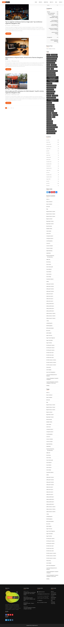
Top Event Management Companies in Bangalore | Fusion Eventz (52, 382)
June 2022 (47, 183)
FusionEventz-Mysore (49, 279)
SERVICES (40, 2)
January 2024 (48, 159)
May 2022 (47, 185)
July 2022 (47, 181)
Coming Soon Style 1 (49, 429)
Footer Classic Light (49, 266)
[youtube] (12, 615)
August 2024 (48, 148)
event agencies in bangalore (51, 91)
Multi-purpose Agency (50, 328)
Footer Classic (48, 264)
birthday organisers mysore (50, 62)
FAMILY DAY (48, 259)
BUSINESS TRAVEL (49, 228)
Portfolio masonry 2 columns (51, 553)
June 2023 (47, 172)
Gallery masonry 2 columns (50, 313)
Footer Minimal (48, 269)
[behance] (56, 192)
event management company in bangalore (52, 100)
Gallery (47, 281)
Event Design (49, 95)
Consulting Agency (49, 240)
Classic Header (48, 231)
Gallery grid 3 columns (50, 286)
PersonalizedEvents (49, 121)
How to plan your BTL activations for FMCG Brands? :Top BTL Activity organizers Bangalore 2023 (24, 91)
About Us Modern (49, 204)
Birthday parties (51, 14)
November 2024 (48, 146)
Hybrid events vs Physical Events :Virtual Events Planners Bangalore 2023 (24, 58)
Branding (48, 64)
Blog (47, 402)
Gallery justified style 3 (50, 308)
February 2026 (48, 144)
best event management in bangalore (52, 56)
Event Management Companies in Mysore (54, 25)
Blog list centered (49, 218)
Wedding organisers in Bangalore (51, 131)
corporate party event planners (51, 87)
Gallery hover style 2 (49, 296)
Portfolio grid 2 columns (50, 345)
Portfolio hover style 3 (50, 357)
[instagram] (10, 620)
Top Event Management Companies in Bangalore (52, 379)
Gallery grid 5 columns (50, 291)
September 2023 (48, 168)
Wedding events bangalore (50, 129)
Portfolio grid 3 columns (50, 347)
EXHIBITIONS (48, 253)
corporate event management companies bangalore (52, 78)
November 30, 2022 (16, 25)
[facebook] (49, 192)
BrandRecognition (53, 64)
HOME (36, 2)
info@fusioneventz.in (41, 591)
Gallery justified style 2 (50, 499)
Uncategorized (49, 37)
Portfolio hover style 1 (50, 352)
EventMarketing (49, 102)
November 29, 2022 (16, 61)
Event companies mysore (50, 93)
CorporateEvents (49, 83)
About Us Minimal (49, 201)
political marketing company (55, 33)
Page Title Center (49, 335)
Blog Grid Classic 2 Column (50, 211)
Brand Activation (49, 226)
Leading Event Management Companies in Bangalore (53, 29)
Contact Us (48, 243)
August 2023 (48, 170)
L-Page (47, 320)
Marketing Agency (49, 325)
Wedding (47, 385)
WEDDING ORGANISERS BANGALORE (54, 41)
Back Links (48, 206)
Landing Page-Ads (49, 323)
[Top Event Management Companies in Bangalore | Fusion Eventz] (6, 1)
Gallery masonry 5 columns (50, 318)
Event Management (54, 95)
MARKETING (46, 2)
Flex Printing (48, 261)
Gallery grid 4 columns (50, 288)
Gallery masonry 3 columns (50, 315)
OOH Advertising (50, 450)
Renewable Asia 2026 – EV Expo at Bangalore (29, 604)
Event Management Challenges (51, 97)
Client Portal (48, 233)
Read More (8, 33)
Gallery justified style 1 (50, 303)
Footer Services (48, 274)
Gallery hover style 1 (49, 293)
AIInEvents (48, 54)
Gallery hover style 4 (49, 301)
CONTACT (60, 2)
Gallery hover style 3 (49, 298)
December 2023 (48, 161)
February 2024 (48, 157)
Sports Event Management (50, 372)
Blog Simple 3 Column (50, 223)
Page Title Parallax (49, 340)
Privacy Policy (48, 367)
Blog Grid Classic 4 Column (50, 216)
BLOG (56, 2)
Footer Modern (48, 271)
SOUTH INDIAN (48, 369)
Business (48, 11)
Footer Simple (48, 276)
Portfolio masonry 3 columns (51, 362)
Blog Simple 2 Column (50, 221)
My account (48, 330)
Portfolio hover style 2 (50, 548)
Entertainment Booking (50, 89)
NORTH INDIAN (48, 526)
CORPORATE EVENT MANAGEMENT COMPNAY (54, 17)
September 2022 (48, 176)
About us (47, 199)
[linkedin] (8, 620)
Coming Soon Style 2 (49, 238)
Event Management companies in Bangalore (54, 21)
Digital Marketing (49, 250)
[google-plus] (8, 615)
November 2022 (48, 174)
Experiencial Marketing (50, 255)
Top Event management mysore (51, 125)
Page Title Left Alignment (50, 337)
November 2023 (48, 163)
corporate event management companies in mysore (52, 81)
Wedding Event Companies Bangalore (52, 127)
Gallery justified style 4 (50, 310)
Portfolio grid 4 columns (50, 350)
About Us (52, 591)
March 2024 (48, 155)
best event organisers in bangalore (51, 58)
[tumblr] (12, 620)
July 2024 (47, 150)
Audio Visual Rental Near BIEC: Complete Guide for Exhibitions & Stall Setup (29, 599)
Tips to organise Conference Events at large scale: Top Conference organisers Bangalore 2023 (23, 22)
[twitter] (47, 192)
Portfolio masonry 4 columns (51, 364)
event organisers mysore (50, 104)
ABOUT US (51, 2)
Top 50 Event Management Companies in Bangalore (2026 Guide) (29, 608)
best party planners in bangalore (51, 60)
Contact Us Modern (49, 245)
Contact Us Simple (49, 248)
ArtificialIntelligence (54, 54)
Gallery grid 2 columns (50, 477)
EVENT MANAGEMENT (51, 13)
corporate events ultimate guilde (51, 85)
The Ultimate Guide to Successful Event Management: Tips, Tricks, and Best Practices (30, 593)
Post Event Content (49, 123)
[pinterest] (51, 192)
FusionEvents (8, 25)
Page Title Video (49, 342)
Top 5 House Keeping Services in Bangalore (51, 375)
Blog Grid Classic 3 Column (50, 213)
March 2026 (48, 142)
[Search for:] (52, 5)
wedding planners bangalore (51, 133)
